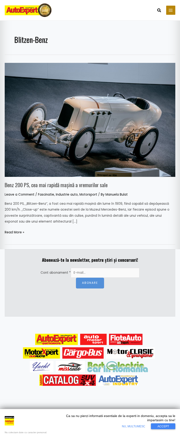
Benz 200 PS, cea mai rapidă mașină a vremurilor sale (56, 185)
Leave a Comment (19, 194)
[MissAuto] (70, 366)
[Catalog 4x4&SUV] (67, 380)
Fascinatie (46, 194)
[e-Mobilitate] (117, 366)
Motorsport (88, 194)
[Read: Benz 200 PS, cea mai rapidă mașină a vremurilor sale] (90, 120)
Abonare (90, 283)
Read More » (14, 232)
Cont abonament (56, 272)
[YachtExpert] (41, 366)
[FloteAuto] (125, 339)
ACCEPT (163, 426)
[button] (159, 11)
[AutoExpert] (56, 339)
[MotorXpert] (41, 353)
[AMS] (93, 339)
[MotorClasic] (130, 353)
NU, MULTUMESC (133, 426)
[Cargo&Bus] (82, 353)
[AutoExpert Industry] (118, 380)
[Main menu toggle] (170, 10)
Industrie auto (67, 194)
